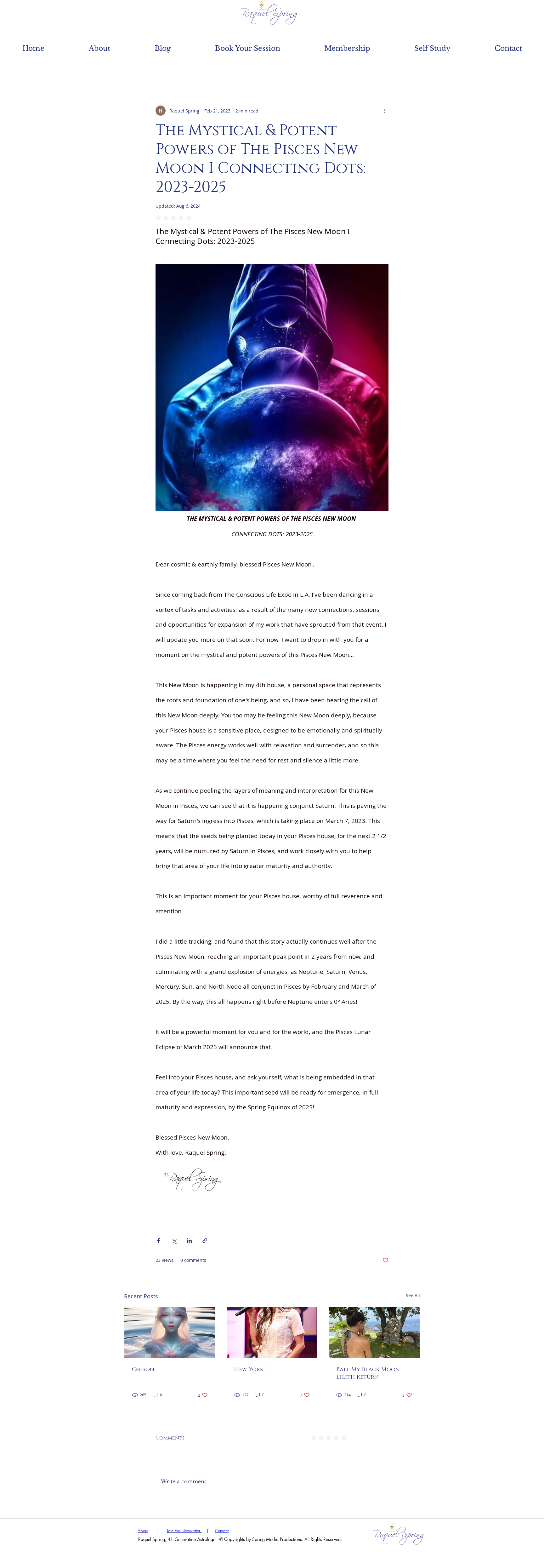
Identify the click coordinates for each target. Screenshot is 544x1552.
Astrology (192, 67)
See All (413, 1295)
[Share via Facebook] (159, 1241)
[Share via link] (205, 1241)
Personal (242, 67)
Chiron (143, 1369)
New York (249, 1369)
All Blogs (141, 67)
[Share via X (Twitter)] (174, 1241)
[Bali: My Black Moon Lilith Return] (374, 1332)
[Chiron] (169, 1332)
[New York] (272, 1332)
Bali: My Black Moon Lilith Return (368, 1373)
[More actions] (384, 110)
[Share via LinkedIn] (189, 1241)
